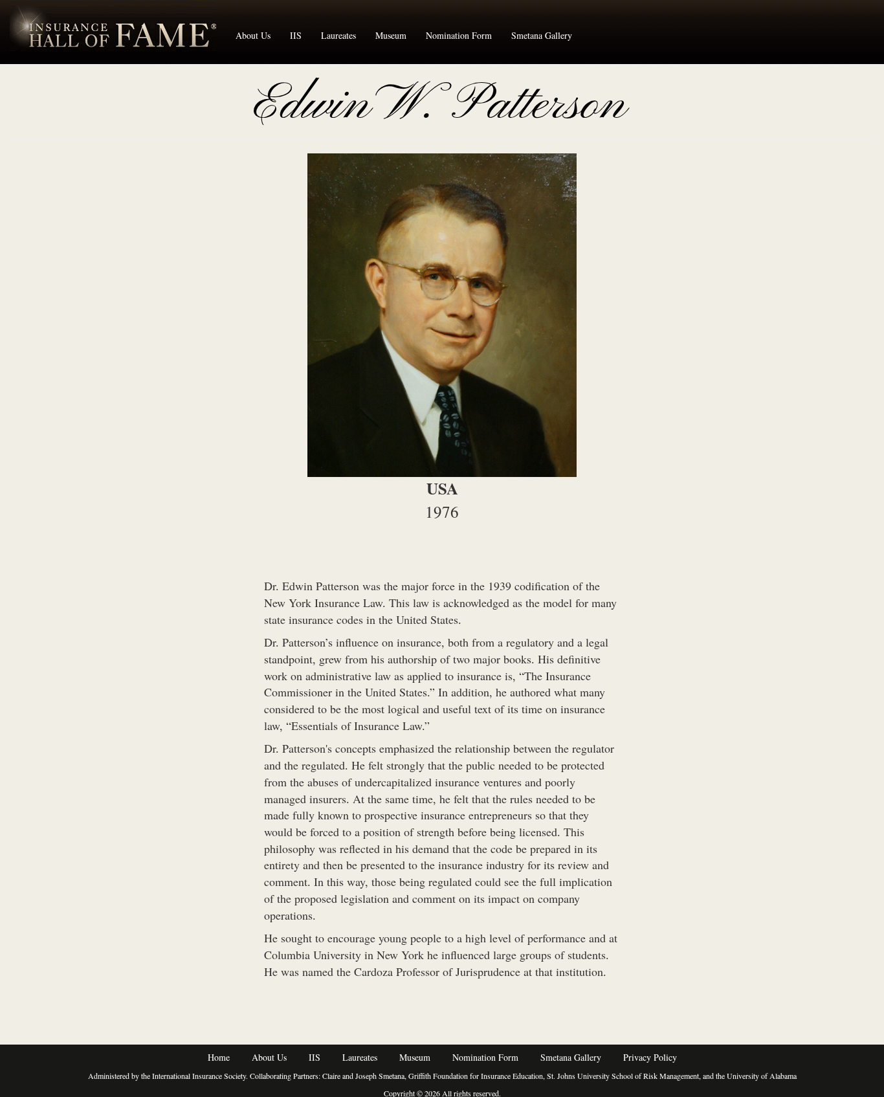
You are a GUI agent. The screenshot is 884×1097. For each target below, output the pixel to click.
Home (219, 1057)
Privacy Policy (650, 1057)
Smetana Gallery (541, 35)
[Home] (118, 31)
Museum (390, 35)
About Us (253, 35)
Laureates (338, 35)
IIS (296, 35)
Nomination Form (459, 35)
